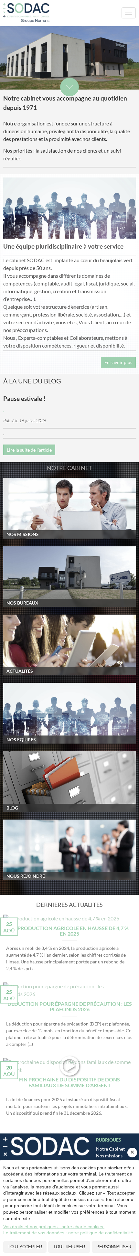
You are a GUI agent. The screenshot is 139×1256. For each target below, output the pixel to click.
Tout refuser (69, 1246)
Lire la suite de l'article (29, 450)
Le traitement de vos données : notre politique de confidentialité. (68, 1232)
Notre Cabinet (110, 1149)
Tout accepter (25, 1246)
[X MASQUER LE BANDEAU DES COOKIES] (132, 1152)
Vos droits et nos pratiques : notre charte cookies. (53, 1226)
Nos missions (109, 1155)
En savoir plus (118, 362)
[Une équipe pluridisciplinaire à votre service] (69, 208)
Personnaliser (113, 1246)
